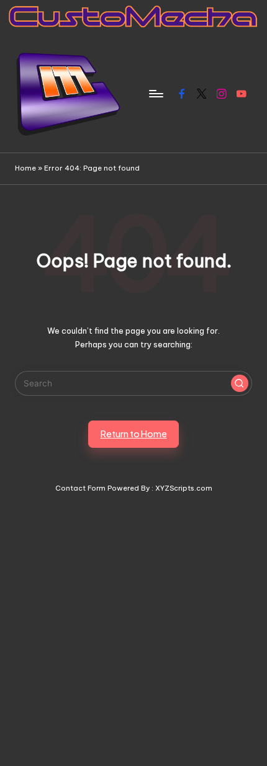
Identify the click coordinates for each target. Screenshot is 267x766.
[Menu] (155, 93)
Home (25, 168)
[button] (239, 383)
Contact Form (80, 488)
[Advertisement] (133, 627)
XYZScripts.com (183, 488)
